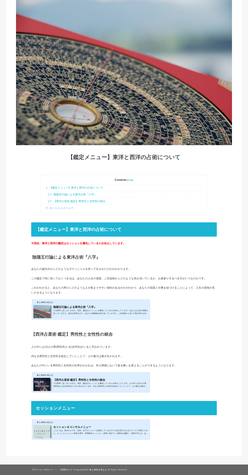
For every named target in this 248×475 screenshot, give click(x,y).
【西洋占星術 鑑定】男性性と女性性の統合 (76, 201)
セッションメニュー (60, 207)
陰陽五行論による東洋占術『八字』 (72, 194)
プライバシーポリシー (42, 469)
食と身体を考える (98, 469)
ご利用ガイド (65, 469)
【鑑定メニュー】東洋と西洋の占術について (74, 187)
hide (130, 180)
